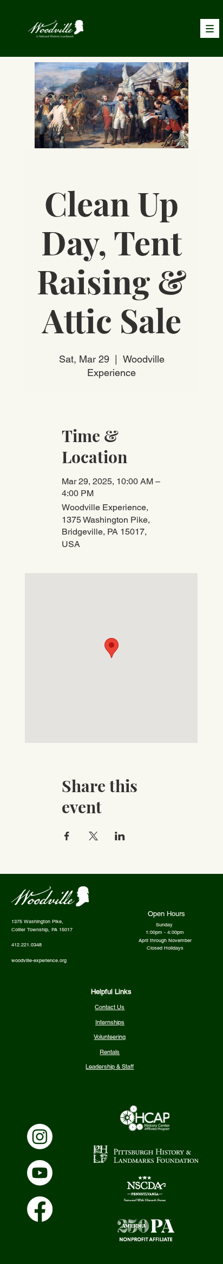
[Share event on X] (93, 836)
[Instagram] (40, 1136)
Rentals (110, 1052)
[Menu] (209, 28)
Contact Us (109, 1007)
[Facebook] (40, 1209)
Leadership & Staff (110, 1066)
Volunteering (110, 1037)
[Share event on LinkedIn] (120, 836)
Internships (109, 1022)
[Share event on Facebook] (67, 836)
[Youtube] (40, 1173)
